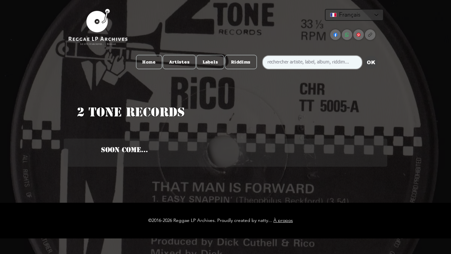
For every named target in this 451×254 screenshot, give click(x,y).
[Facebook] (335, 34)
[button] (224, 125)
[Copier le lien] (370, 34)
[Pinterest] (358, 34)
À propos (283, 220)
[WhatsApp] (347, 34)
